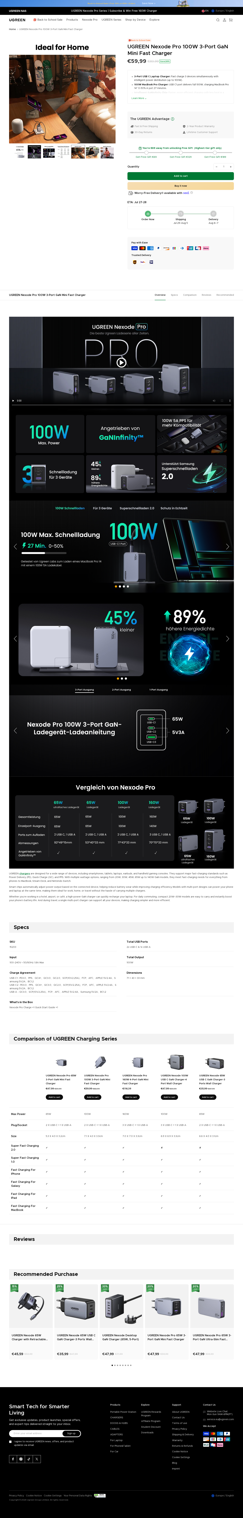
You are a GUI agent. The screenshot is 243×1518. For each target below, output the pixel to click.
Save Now (147, 3)
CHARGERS (116, 1418)
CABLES (115, 1429)
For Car (114, 1452)
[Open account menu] (224, 20)
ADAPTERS (116, 1435)
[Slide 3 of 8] (34, 151)
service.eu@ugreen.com (220, 1419)
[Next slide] (112, 90)
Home (12, 29)
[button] (191, 192)
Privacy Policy (179, 1429)
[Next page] (227, 546)
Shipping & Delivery (183, 1435)
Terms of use (179, 1423)
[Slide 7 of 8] (92, 151)
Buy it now (181, 186)
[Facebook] (13, 1459)
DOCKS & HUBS (119, 1423)
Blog (174, 1463)
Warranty (177, 1440)
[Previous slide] (13, 90)
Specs (174, 295)
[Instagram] (21, 1459)
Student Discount (151, 1427)
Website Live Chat (217, 1411)
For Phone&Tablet (120, 1446)
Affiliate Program (150, 1421)
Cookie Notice (180, 1452)
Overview (160, 295)
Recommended (225, 295)
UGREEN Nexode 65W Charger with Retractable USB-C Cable (29, 1337)
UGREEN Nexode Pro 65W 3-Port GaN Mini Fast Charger (167, 1337)
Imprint (176, 1469)
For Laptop (116, 1440)
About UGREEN (180, 1412)
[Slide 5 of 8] (63, 151)
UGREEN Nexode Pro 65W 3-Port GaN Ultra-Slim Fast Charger (212, 1337)
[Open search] (218, 20)
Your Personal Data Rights (78, 1496)
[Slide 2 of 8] (19, 151)
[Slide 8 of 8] (107, 151)
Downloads (147, 1433)
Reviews (206, 295)
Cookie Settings (181, 1457)
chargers (24, 874)
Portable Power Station (123, 1412)
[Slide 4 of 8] (49, 151)
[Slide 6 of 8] (78, 151)
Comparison (190, 295)
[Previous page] (15, 546)
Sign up (71, 1433)
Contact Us (178, 1418)
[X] (37, 1459)
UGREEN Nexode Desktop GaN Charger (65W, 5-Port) (120, 1337)
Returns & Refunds (182, 1446)
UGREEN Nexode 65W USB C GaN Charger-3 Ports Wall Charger (76, 1337)
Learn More (138, 98)
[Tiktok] (29, 1459)
